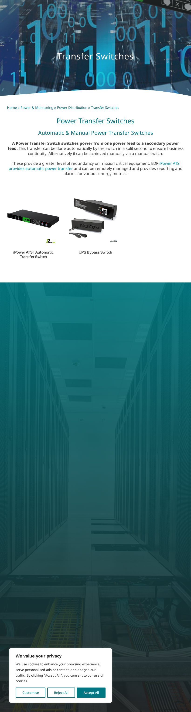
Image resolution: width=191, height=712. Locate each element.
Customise (30, 692)
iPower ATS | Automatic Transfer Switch (33, 254)
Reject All (61, 692)
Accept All (91, 692)
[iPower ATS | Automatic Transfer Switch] (33, 219)
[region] (60, 675)
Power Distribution (72, 107)
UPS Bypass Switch (95, 252)
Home (12, 107)
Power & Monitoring (36, 107)
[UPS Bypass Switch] (95, 219)
